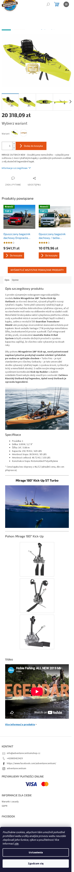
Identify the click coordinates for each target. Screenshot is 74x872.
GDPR (4, 806)
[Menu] (66, 4)
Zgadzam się (36, 863)
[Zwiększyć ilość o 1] (14, 144)
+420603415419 (15, 758)
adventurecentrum (16, 768)
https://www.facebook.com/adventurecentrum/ (31, 763)
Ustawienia (36, 852)
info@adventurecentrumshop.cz (23, 753)
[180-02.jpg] (37, 595)
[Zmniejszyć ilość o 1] (14, 148)
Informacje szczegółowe (15, 168)
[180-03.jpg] (37, 631)
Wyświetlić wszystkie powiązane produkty (37, 269)
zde (16, 844)
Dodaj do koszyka (33, 145)
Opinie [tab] (15, 280)
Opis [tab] (7, 280)
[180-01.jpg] (37, 559)
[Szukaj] (48, 4)
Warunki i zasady (10, 801)
